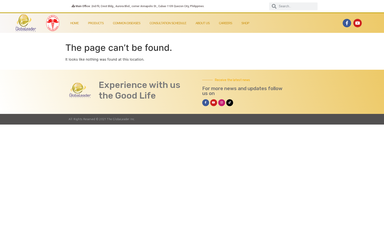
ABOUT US (203, 23)
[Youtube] (357, 23)
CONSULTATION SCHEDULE (168, 23)
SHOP (245, 23)
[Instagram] (221, 102)
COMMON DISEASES (126, 23)
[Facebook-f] (347, 23)
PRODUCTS (96, 23)
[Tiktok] (229, 102)
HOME (74, 23)
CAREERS (225, 23)
